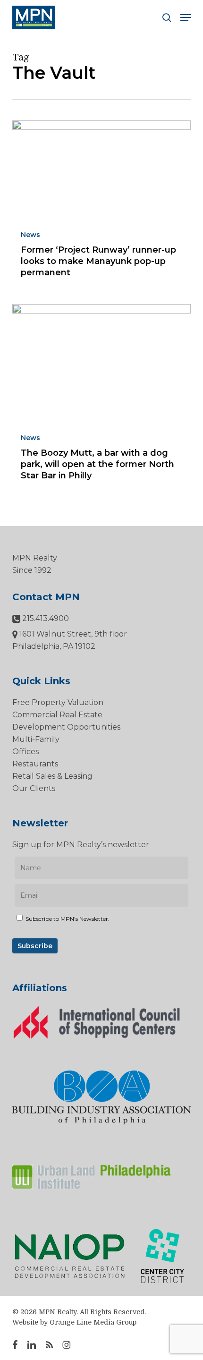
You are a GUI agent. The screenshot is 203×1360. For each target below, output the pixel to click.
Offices (25, 751)
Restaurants (35, 763)
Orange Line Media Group (93, 1322)
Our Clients (33, 788)
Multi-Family (35, 739)
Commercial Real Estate (57, 714)
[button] (185, 17)
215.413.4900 (44, 618)
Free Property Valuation (57, 702)
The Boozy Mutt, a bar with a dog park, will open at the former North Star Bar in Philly (97, 464)
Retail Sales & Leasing (52, 776)
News (30, 234)
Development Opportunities (66, 726)
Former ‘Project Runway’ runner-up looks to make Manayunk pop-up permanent (98, 261)
